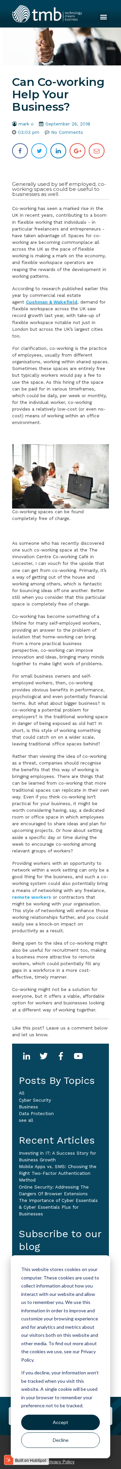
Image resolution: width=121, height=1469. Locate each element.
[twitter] (39, 150)
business (28, 1106)
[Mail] (97, 150)
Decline (61, 1440)
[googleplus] (77, 150)
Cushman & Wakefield (51, 302)
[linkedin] (58, 150)
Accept (60, 1422)
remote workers (31, 897)
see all (26, 1120)
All (22, 1093)
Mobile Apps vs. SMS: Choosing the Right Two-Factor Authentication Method (57, 1173)
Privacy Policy (60, 1461)
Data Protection (36, 1113)
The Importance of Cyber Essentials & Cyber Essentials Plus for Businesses (58, 1207)
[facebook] (20, 150)
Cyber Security (35, 1100)
